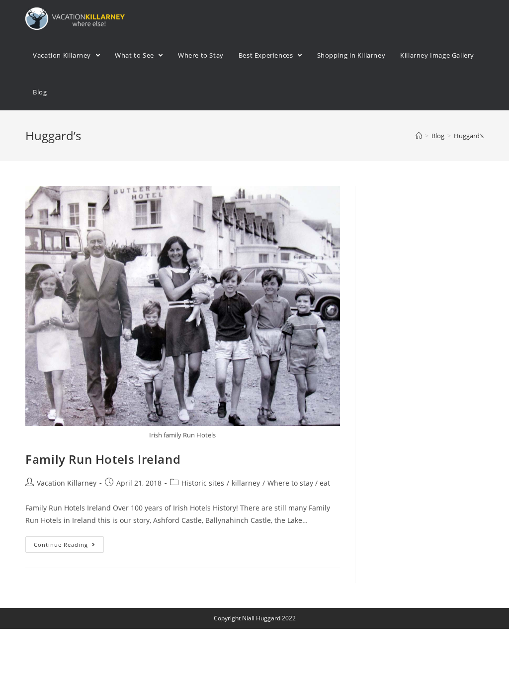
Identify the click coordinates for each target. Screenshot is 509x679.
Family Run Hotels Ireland (102, 459)
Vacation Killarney (66, 483)
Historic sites (202, 483)
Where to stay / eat (298, 483)
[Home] (419, 135)
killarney (246, 483)
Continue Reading (61, 544)
